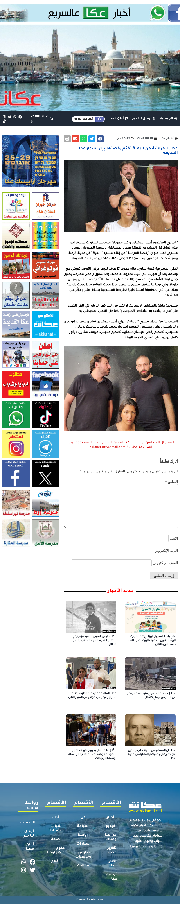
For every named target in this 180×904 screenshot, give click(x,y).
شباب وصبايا (56, 828)
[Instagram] (4, 117)
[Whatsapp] (15, 117)
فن (83, 818)
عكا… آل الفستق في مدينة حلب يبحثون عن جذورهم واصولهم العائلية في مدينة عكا (152, 754)
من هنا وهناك (111, 837)
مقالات (83, 866)
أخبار (110, 818)
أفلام (55, 861)
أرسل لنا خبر (29, 834)
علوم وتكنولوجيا (56, 850)
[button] (100, 138)
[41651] (90, 20)
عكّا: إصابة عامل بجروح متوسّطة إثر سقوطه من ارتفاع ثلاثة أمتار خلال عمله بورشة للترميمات (92, 754)
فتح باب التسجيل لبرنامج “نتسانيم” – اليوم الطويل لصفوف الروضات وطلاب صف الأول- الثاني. (152, 640)
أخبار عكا (113, 863)
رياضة (83, 835)
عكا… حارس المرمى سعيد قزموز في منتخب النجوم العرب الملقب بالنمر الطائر (94, 640)
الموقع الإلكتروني (165, 563)
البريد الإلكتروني (166, 550)
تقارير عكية (112, 850)
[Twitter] (9, 117)
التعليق (171, 481)
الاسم (174, 538)
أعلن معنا (30, 847)
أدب (55, 818)
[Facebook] (20, 117)
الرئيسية (28, 823)
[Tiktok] (4, 121)
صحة (55, 839)
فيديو (110, 826)
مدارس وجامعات (83, 855)
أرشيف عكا (110, 877)
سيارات (83, 844)
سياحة (83, 826)
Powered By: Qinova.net (90, 899)
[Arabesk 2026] (30, 185)
